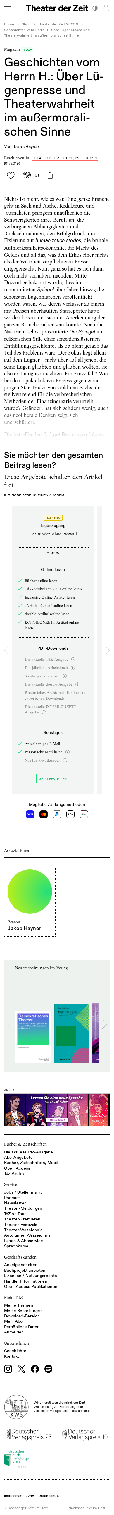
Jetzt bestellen (53, 779)
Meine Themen (18, 1305)
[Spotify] (48, 1369)
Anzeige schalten (21, 1264)
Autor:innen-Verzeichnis (27, 1235)
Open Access (17, 1168)
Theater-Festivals (20, 1224)
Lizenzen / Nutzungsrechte (30, 1275)
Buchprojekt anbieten (25, 1270)
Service (10, 1184)
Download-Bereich (22, 1316)
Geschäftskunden (20, 1257)
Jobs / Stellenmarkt (23, 1192)
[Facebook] (35, 1369)
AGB (30, 1496)
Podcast (12, 1197)
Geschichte (15, 1350)
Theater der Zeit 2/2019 (58, 24)
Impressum (13, 1496)
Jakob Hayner (26, 146)
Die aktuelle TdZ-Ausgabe (28, 1152)
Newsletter (15, 1203)
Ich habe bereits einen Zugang (34, 495)
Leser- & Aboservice (23, 1240)
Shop (26, 24)
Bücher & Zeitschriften (25, 1144)
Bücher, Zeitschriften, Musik (31, 1162)
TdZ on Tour (15, 1213)
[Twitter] (22, 1369)
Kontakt (11, 1356)
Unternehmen (16, 1343)
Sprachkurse (16, 1246)
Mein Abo (13, 1321)
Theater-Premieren (22, 1219)
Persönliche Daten (22, 1326)
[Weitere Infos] (73, 659)
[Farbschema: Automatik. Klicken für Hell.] (95, 8)
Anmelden (14, 1332)
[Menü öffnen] (7, 8)
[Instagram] (8, 1369)
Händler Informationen (25, 1281)
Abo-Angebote (18, 1157)
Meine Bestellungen (23, 1310)
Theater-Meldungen (23, 1208)
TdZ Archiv (14, 1173)
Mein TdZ (13, 1297)
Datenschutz (49, 1496)
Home (9, 24)
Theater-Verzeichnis (23, 1230)
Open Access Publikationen (31, 1286)
